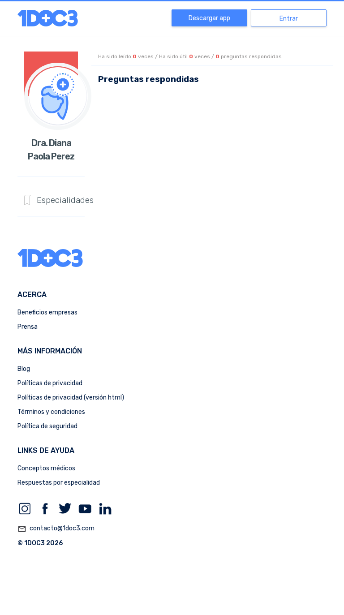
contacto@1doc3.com (56, 529)
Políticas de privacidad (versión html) (70, 397)
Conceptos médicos (46, 468)
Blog (23, 369)
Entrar (289, 18)
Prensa (27, 327)
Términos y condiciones (51, 412)
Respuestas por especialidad (58, 482)
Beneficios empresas (47, 312)
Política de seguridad (47, 426)
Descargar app (209, 18)
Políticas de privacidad (49, 383)
